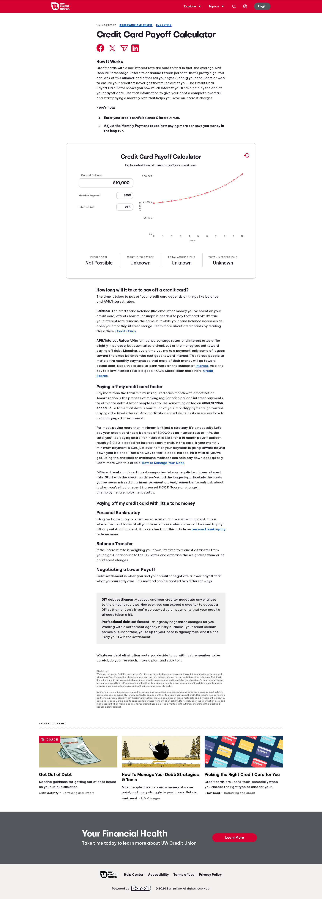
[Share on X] (112, 58)
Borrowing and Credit (138, 25)
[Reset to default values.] (246, 171)
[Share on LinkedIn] (135, 58)
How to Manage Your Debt (199, 478)
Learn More (235, 853)
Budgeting (167, 25)
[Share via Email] (124, 58)
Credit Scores (127, 391)
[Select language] (244, 6)
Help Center (133, 890)
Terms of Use (184, 890)
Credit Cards (127, 346)
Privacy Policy (210, 890)
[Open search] (233, 6)
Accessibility (158, 890)
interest (104, 386)
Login (262, 6)
